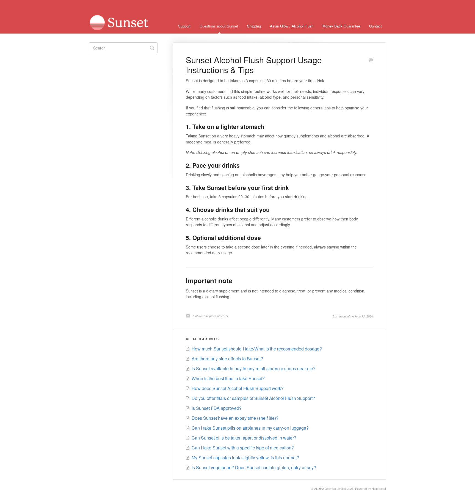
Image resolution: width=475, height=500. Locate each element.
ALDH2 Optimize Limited (330, 489)
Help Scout (379, 489)
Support (184, 26)
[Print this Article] (371, 60)
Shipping (254, 26)
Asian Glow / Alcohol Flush (291, 26)
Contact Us (220, 316)
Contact (375, 26)
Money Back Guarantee (341, 26)
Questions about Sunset (219, 26)
